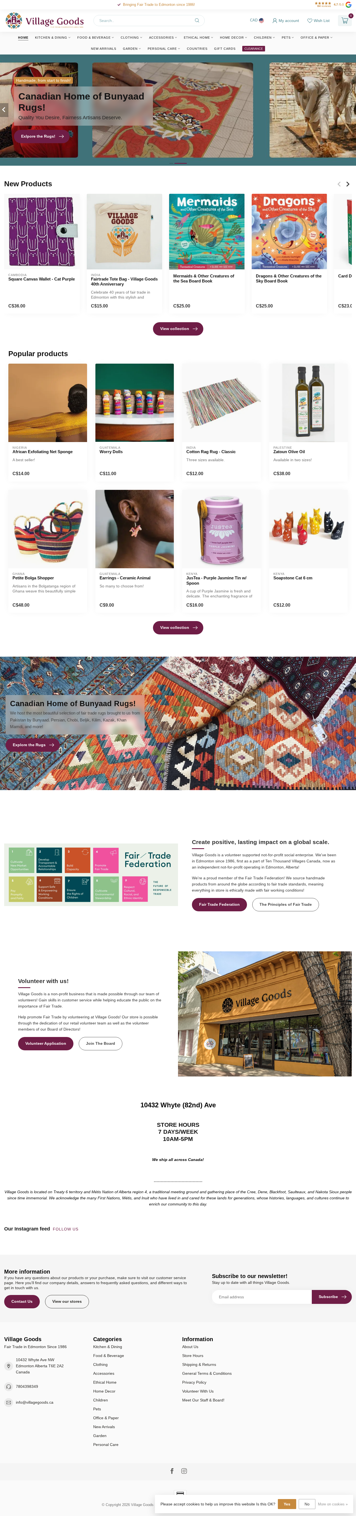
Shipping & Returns (199, 1364)
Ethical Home (197, 37)
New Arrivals (103, 48)
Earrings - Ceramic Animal (125, 577)
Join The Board (100, 1043)
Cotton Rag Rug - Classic (211, 451)
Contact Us (22, 1301)
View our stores (67, 1301)
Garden (130, 48)
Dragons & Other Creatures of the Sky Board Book (289, 278)
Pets (286, 37)
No (307, 1504)
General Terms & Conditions (207, 1373)
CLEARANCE (253, 48)
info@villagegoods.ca (34, 1402)
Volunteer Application (45, 1043)
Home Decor (232, 37)
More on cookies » (333, 1504)
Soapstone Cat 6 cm (292, 577)
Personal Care (162, 48)
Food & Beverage (94, 37)
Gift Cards (225, 48)
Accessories (161, 37)
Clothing (130, 37)
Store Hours (192, 1355)
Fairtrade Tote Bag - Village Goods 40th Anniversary (124, 281)
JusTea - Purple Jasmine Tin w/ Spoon (216, 580)
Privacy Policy (194, 1382)
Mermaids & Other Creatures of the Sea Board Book (203, 278)
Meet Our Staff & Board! (203, 1400)
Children (263, 37)
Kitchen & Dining (51, 37)
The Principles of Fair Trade (285, 904)
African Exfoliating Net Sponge (43, 451)
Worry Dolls (111, 451)
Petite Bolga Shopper (33, 577)
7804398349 (27, 1386)
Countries (197, 48)
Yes (287, 1504)
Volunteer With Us (198, 1391)
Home (23, 37)
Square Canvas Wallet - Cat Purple (41, 279)
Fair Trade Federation (219, 904)
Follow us (66, 1229)
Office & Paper (315, 37)
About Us (190, 1346)
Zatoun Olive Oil (289, 451)
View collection (174, 328)
